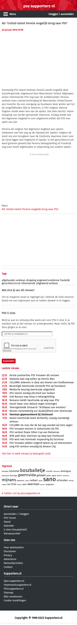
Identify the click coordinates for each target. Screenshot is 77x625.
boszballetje (32, 470)
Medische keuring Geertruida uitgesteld (32, 389)
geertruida (27, 475)
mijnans (9, 479)
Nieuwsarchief (12, 533)
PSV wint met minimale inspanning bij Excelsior (36, 439)
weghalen (50, 484)
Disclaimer (10, 551)
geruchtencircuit (11, 283)
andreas (20, 280)
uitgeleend (42, 283)
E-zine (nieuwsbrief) (15, 529)
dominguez (66, 471)
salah (40, 481)
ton (9, 484)
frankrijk (65, 280)
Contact (8, 567)
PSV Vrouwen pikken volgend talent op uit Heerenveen (40, 442)
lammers (66, 476)
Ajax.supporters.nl (14, 580)
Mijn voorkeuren (13, 596)
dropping (31, 280)
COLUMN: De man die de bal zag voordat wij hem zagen (41, 425)
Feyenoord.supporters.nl (17, 584)
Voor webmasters (14, 547)
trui (13, 484)
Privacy (8, 555)
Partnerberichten (13, 563)
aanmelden (67, 14)
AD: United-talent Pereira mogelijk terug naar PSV (30, 209)
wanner (42, 484)
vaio (24, 484)
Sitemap (8, 592)
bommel (14, 471)
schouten (62, 480)
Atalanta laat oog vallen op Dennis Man (32, 378)
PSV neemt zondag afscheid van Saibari (32, 393)
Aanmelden (10, 514)
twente (19, 484)
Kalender (9, 525)
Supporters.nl (12, 573)
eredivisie (53, 280)
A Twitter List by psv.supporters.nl (21, 493)
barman (5, 471)
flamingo (13, 475)
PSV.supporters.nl (13, 588)
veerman (33, 484)
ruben (27, 481)
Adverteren (10, 559)
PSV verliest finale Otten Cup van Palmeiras (34, 432)
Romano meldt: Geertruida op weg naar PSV (34, 400)
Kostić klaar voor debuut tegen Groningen (33, 403)
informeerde (28, 283)
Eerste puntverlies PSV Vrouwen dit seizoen (34, 375)
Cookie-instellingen (15, 600)
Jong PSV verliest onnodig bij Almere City (32, 446)
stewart (4, 484)
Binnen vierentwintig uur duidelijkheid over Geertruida (40, 410)
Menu (13, 14)
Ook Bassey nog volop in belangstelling (31, 396)
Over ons (9, 540)
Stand (7, 521)
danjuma (56, 471)
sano (49, 479)
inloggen (53, 14)
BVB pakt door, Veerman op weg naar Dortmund (36, 435)
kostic (59, 476)
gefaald (41, 475)
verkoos (53, 283)
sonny (71, 481)
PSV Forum (10, 517)
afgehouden (8, 280)
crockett (49, 471)
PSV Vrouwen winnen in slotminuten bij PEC (34, 428)
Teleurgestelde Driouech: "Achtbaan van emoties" (37, 407)
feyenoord (5, 476)
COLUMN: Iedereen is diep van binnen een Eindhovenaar (41, 382)
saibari (34, 480)
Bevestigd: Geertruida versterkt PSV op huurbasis (37, 386)
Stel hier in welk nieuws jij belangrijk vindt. (26, 453)
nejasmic (20, 480)
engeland (42, 280)
